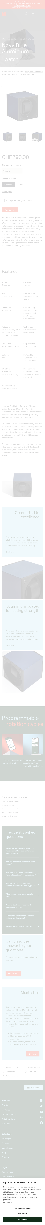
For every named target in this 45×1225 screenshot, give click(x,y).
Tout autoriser (22, 1219)
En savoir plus (8, 1203)
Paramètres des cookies (22, 1208)
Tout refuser (22, 1213)
